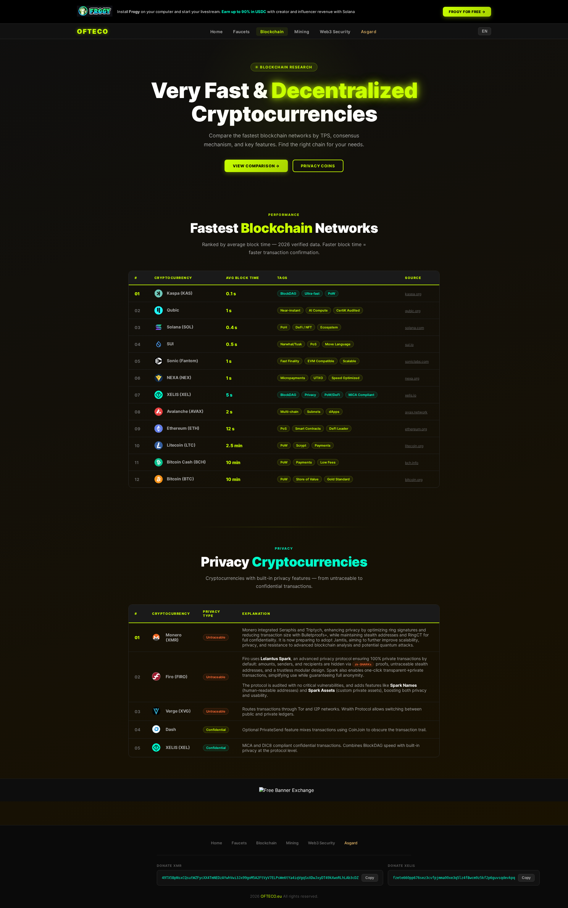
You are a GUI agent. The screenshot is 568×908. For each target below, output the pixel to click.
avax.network (416, 412)
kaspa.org (413, 294)
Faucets (241, 31)
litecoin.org (414, 446)
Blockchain (272, 31)
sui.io (409, 344)
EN (484, 31)
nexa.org (412, 378)
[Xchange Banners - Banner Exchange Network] (286, 790)
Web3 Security (335, 31)
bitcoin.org (413, 479)
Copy (369, 878)
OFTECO (93, 31)
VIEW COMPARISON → (256, 165)
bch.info (411, 463)
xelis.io (410, 395)
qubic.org (412, 311)
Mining (301, 31)
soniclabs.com (417, 361)
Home (216, 31)
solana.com (414, 327)
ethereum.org (416, 429)
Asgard (368, 31)
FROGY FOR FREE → (467, 11)
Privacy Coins (318, 165)
